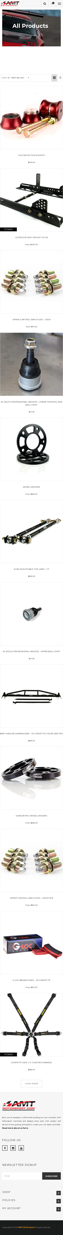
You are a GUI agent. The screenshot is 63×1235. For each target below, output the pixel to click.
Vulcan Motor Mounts (31, 155)
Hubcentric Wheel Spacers (31, 816)
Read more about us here (15, 1128)
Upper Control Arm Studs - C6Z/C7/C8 (31, 898)
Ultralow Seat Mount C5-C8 (31, 237)
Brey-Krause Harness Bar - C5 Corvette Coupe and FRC (31, 733)
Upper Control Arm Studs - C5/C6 (31, 319)
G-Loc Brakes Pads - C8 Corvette (31, 980)
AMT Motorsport (26, 1227)
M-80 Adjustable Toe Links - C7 (31, 569)
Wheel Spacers (31, 487)
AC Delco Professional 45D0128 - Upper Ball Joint (31, 651)
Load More (31, 1083)
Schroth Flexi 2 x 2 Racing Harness (31, 1062)
